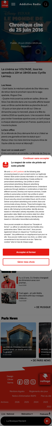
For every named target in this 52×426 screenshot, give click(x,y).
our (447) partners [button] (17, 171)
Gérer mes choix (26, 261)
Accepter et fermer (26, 252)
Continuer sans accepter (36, 158)
